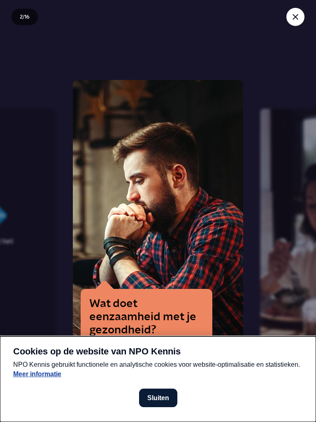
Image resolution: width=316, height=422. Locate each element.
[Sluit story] (295, 17)
